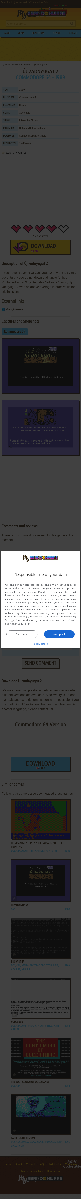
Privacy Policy (22, 623)
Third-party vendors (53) (18, 602)
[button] (40, 643)
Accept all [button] (59, 634)
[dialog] (40, 599)
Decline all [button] (22, 634)
